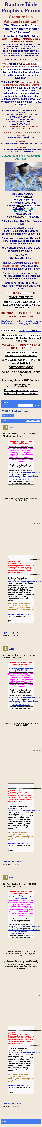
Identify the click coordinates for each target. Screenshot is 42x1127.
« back (4, 1121)
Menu (6, 402)
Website (18, 633)
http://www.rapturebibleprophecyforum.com (24, 472)
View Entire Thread (33, 421)
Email (8, 633)
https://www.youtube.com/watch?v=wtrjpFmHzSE (21, 898)
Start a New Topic (8, 415)
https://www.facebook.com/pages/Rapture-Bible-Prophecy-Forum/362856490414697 (24, 478)
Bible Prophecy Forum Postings (16, 411)
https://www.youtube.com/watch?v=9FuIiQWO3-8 (21, 669)
